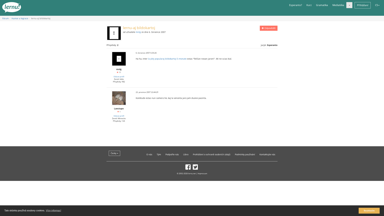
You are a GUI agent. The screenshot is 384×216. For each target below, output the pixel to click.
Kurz (309, 5)
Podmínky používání (245, 154)
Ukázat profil (119, 76)
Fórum (5, 18)
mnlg (138, 32)
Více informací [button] (53, 210)
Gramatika (322, 5)
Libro (185, 154)
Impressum (202, 173)
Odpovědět (270, 28)
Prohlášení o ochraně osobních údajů (211, 154)
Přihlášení (362, 5)
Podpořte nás (172, 154)
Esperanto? (295, 5)
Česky (114, 153)
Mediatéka (338, 5)
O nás (149, 154)
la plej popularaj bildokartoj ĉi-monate (167, 58)
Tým (159, 154)
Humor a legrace (20, 18)
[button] (349, 5)
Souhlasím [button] (369, 210)
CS (376, 5)
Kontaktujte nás (267, 154)
